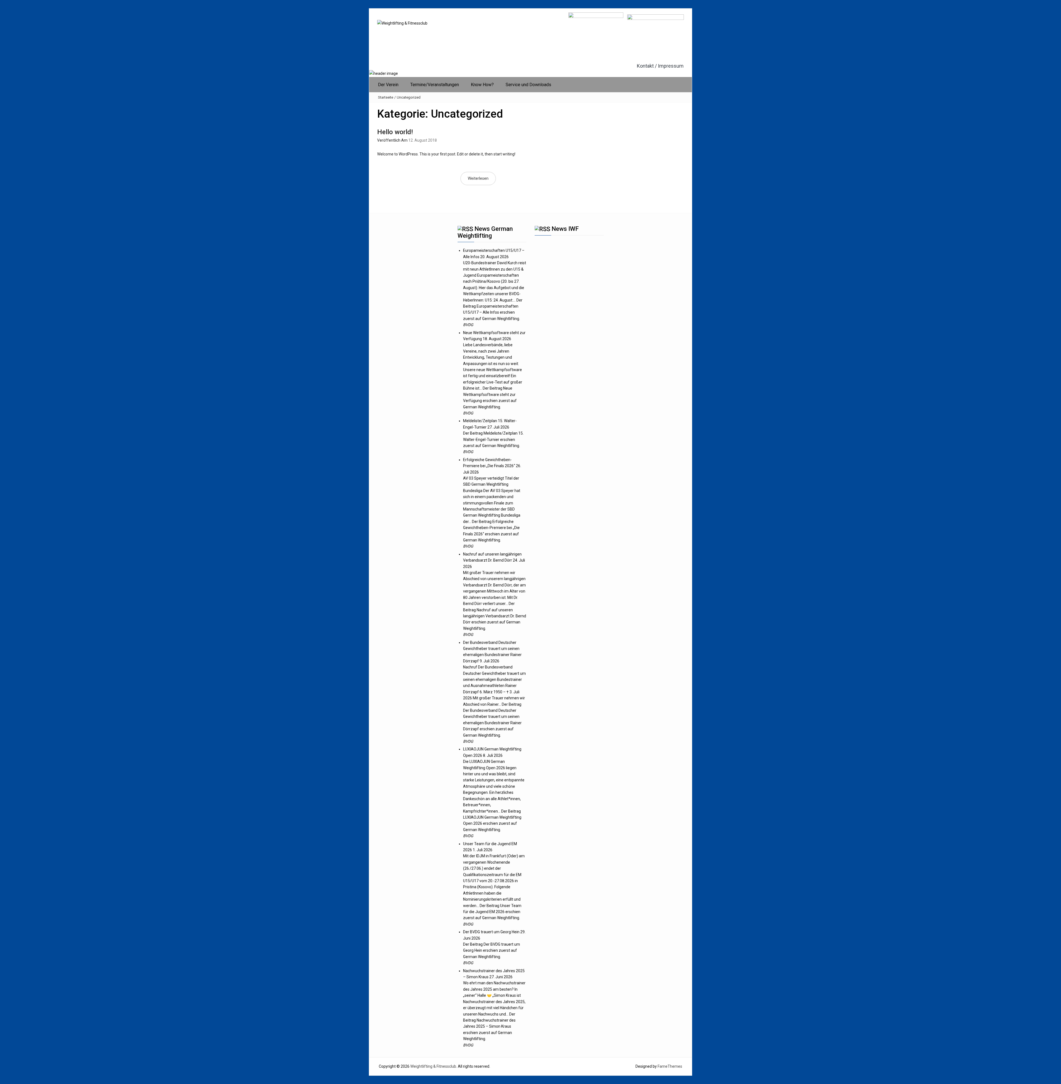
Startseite (385, 97)
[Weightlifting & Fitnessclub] (383, 73)
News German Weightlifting (485, 232)
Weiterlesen (478, 178)
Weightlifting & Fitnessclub (433, 1066)
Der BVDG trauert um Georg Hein (491, 932)
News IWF (565, 228)
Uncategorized (409, 97)
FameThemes (670, 1066)
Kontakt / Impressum (660, 66)
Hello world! (395, 132)
